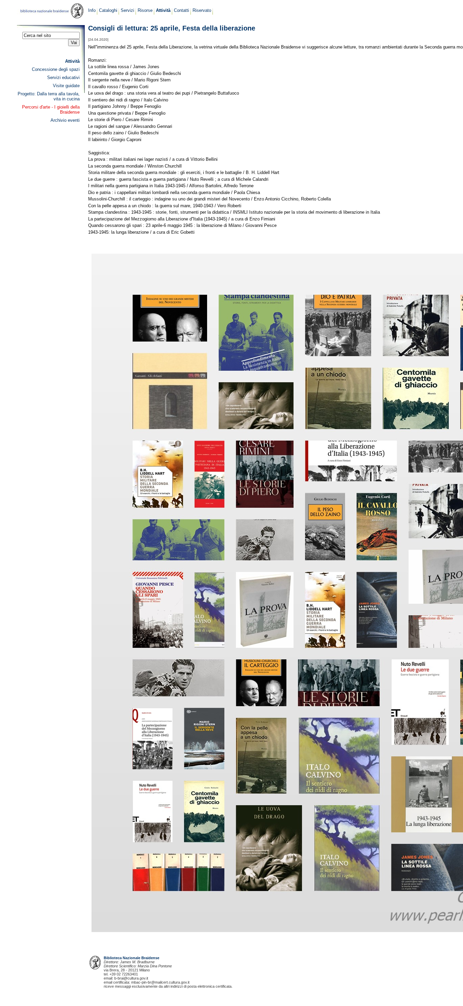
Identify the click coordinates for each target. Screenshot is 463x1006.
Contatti (181, 10)
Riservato (202, 10)
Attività (163, 10)
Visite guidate (66, 85)
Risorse (145, 10)
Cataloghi (108, 10)
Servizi (127, 10)
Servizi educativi (63, 77)
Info (92, 10)
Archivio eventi (65, 120)
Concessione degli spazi (56, 69)
